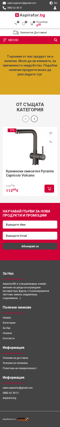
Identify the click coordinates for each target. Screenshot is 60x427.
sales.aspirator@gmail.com (21, 3)
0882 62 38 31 (14, 7)
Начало (7, 317)
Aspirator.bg (9, 397)
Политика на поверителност (20, 368)
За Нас (7, 328)
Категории (9, 322)
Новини (7, 333)
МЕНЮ (13, 40)
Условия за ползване (15, 363)
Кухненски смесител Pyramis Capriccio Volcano (30, 173)
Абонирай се (30, 246)
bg (55, 3)
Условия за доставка (15, 357)
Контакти (8, 338)
